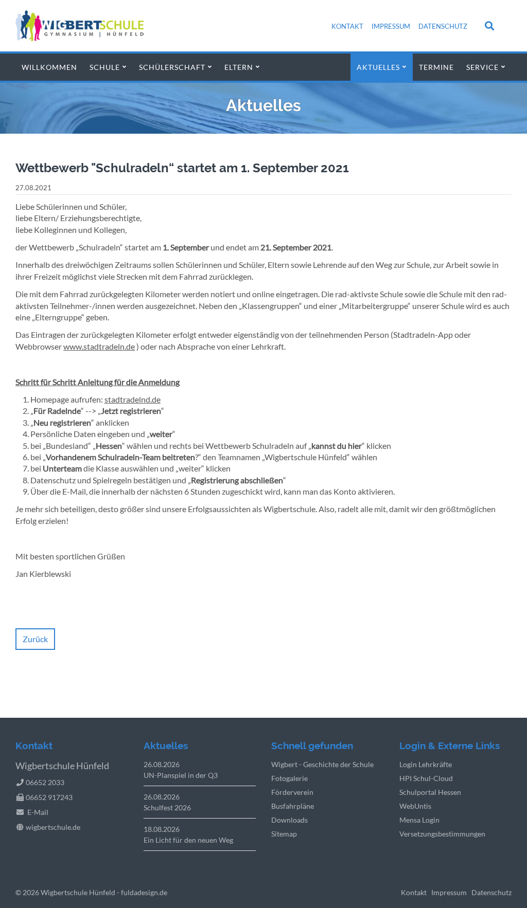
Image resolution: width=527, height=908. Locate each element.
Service (482, 67)
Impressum (391, 26)
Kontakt (347, 26)
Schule (105, 67)
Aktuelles (378, 67)
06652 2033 (45, 782)
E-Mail (37, 812)
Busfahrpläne (292, 806)
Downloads (289, 819)
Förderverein (292, 792)
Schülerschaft (172, 67)
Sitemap (284, 833)
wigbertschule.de (53, 827)
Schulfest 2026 (167, 807)
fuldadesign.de (144, 892)
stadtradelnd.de (132, 399)
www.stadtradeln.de (99, 346)
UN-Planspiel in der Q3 (181, 775)
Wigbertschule (64, 892)
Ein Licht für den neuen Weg (188, 840)
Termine (436, 67)
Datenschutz (442, 26)
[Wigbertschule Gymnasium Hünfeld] (79, 38)
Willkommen (49, 67)
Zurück (35, 639)
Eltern (238, 67)
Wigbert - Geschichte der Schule (322, 764)
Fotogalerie (289, 778)
